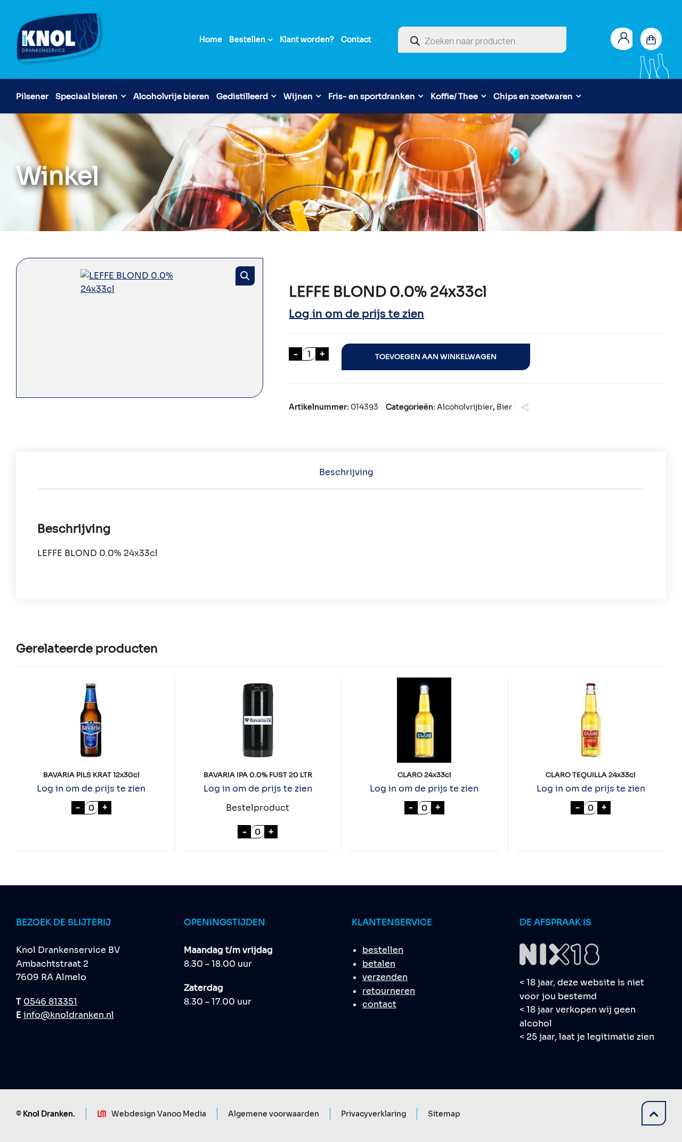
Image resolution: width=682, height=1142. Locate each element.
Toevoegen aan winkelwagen (436, 357)
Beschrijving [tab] (346, 472)
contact (379, 1004)
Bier (504, 407)
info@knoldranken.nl (68, 1015)
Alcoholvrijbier (465, 407)
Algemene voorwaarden (273, 1114)
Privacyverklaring (373, 1114)
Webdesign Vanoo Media (158, 1114)
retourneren (388, 991)
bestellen (382, 950)
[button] (245, 276)
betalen (378, 963)
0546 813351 (50, 1001)
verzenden (385, 977)
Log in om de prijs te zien (356, 314)
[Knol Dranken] (60, 39)
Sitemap (444, 1114)
